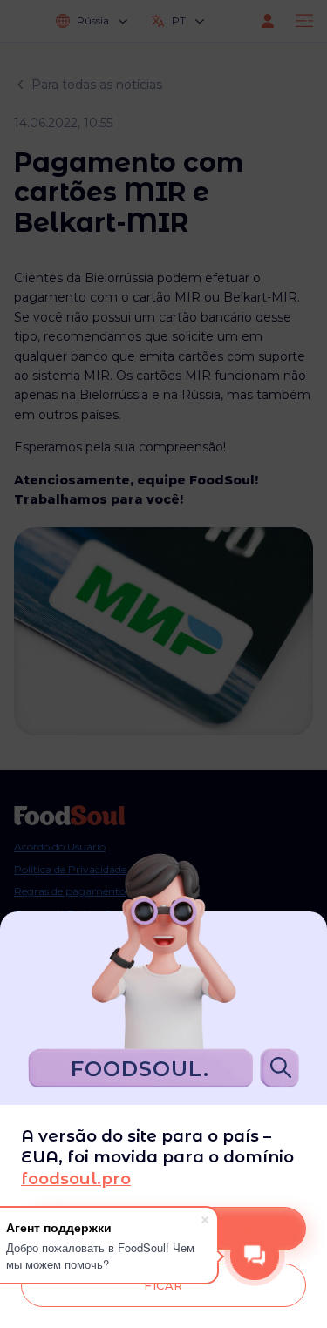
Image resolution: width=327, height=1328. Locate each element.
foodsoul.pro (76, 1179)
